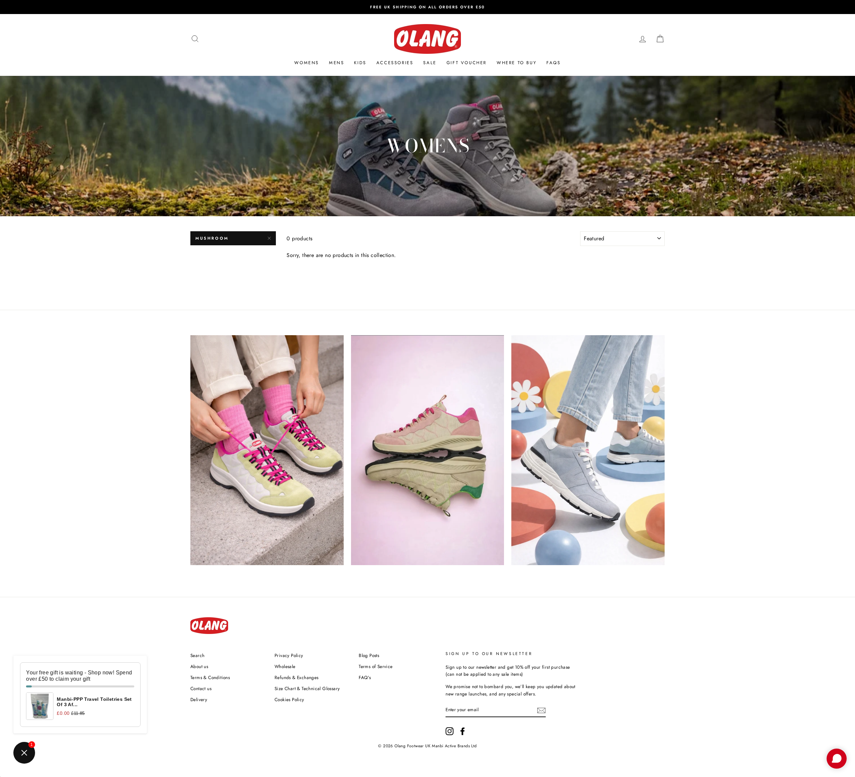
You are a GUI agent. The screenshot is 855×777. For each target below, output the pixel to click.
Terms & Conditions (210, 677)
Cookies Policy (289, 699)
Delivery (198, 699)
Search (197, 655)
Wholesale (285, 666)
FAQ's (365, 677)
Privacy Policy (289, 655)
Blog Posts (369, 655)
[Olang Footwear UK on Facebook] (463, 731)
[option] (427, 7)
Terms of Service (375, 666)
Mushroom (212, 238)
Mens (336, 62)
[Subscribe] (541, 709)
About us (199, 666)
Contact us (200, 688)
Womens (306, 62)
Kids (360, 62)
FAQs (553, 62)
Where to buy (516, 62)
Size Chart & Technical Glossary (307, 688)
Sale (429, 62)
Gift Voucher (467, 62)
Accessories (394, 62)
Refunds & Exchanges (297, 677)
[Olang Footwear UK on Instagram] (450, 731)
